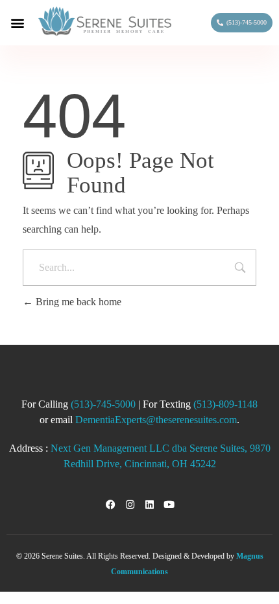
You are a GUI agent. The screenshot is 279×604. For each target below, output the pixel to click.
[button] (17, 22)
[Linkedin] (149, 505)
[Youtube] (168, 505)
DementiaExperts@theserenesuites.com (156, 419)
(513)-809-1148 (225, 404)
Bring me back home (77, 301)
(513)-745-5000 (103, 404)
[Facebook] (110, 505)
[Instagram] (130, 505)
